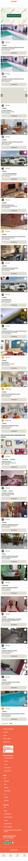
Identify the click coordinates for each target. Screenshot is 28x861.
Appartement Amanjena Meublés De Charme (11, 394)
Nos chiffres (6, 797)
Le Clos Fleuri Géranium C (7, 110)
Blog (5, 777)
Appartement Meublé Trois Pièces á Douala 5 (11, 682)
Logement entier (6, 741)
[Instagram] (7, 838)
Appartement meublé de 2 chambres (9, 650)
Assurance (6, 820)
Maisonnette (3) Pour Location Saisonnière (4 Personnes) (13, 713)
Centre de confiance (8, 823)
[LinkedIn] (12, 838)
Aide (5, 807)
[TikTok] (10, 838)
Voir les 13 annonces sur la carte (14, 15)
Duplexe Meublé (5, 362)
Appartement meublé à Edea (8, 493)
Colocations (5, 732)
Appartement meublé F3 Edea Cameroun (10, 556)
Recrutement (6, 781)
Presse (5, 784)
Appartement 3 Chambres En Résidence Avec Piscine (12, 141)
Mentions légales (7, 790)
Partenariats (6, 787)
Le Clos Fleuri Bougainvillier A (11, 173)
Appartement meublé (6, 461)
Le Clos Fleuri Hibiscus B (6, 299)
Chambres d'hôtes (7, 738)
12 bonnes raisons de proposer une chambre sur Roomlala (13, 831)
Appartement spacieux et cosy (8, 205)
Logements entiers (7, 770)
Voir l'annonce (14, 52)
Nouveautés (6, 800)
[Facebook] (4, 838)
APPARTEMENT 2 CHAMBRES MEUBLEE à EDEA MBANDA (11, 619)
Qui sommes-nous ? (7, 813)
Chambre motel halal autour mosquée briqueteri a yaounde (14, 331)
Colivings (5, 735)
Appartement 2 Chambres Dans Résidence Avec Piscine (13, 78)
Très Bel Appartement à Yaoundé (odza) (10, 268)
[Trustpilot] (8, 844)
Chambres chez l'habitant (8, 728)
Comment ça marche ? (8, 817)
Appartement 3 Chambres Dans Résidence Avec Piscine (13, 47)
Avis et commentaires (8, 826)
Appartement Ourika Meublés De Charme (10, 425)
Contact (5, 810)
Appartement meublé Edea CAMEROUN (10, 587)
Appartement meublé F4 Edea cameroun (10, 524)
